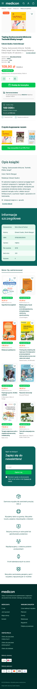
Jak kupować (6, 612)
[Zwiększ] (14, 78)
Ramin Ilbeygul (18, 44)
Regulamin (24, 622)
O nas (3, 608)
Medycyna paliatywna (8, 350)
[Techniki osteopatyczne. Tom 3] (27, 413)
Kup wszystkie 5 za (18, 148)
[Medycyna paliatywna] (9, 331)
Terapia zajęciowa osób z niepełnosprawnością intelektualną (9, 433)
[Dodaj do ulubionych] (32, 14)
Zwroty (23, 615)
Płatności (23, 612)
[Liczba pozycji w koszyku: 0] (33, 3)
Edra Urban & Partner (15, 56)
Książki (10, 8)
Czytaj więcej (31, 53)
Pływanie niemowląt (25, 393)
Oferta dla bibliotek (7, 648)
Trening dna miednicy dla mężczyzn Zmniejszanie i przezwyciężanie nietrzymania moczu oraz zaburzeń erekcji (27, 354)
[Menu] (3, 3)
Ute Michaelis (31, 360)
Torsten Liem (26, 437)
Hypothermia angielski (9, 305)
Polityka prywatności (27, 626)
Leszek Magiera (23, 317)
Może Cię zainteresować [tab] (12, 270)
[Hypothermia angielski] (9, 286)
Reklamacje (24, 619)
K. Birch (10, 397)
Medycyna (16, 8)
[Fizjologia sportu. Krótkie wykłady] (9, 373)
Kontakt (4, 619)
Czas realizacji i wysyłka (28, 608)
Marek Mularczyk (23, 435)
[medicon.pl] (13, 3)
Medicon (4, 8)
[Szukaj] (24, 3)
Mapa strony (5, 615)
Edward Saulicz (7, 44)
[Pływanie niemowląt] (27, 373)
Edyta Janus (5, 437)
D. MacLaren (5, 397)
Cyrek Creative (16, 685)
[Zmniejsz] (4, 78)
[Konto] (28, 3)
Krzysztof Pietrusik (24, 395)
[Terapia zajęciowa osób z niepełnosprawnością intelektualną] (9, 412)
